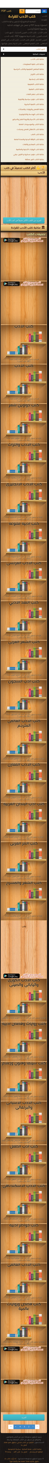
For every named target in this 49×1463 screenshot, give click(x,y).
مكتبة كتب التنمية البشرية (34, 96)
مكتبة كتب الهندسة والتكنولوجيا (31, 106)
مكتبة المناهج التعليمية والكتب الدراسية (29, 61)
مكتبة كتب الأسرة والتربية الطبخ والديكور (28, 111)
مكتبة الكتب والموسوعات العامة (31, 116)
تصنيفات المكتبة (39, 46)
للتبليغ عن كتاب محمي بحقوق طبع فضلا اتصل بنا (19, 1436)
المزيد (24, 1410)
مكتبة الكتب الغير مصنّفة (34, 152)
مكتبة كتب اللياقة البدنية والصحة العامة (29, 131)
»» (11, 1419)
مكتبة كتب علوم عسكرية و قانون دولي (28, 147)
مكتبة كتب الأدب (37, 51)
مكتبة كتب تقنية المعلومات (33, 56)
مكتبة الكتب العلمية (36, 81)
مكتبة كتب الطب (37, 126)
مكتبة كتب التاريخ (37, 66)
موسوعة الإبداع (22, 1457)
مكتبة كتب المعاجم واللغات (33, 136)
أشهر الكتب (40, 41)
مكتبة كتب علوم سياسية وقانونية (31, 91)
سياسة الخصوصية (14, 1441)
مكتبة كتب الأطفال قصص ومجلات (30, 121)
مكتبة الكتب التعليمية (36, 76)
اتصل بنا (24, 1444)
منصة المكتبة (26, 1441)
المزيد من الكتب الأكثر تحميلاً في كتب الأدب (24, 213)
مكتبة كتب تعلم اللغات (35, 86)
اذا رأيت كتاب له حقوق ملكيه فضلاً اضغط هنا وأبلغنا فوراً (21, 1452)
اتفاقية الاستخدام (36, 1444)
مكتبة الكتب (36, 1441)
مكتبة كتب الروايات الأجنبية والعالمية (30, 141)
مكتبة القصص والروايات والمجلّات (31, 101)
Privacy (8, 1444)
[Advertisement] (24, 187)
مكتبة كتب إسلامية (36, 71)
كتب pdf (17, 1444)
